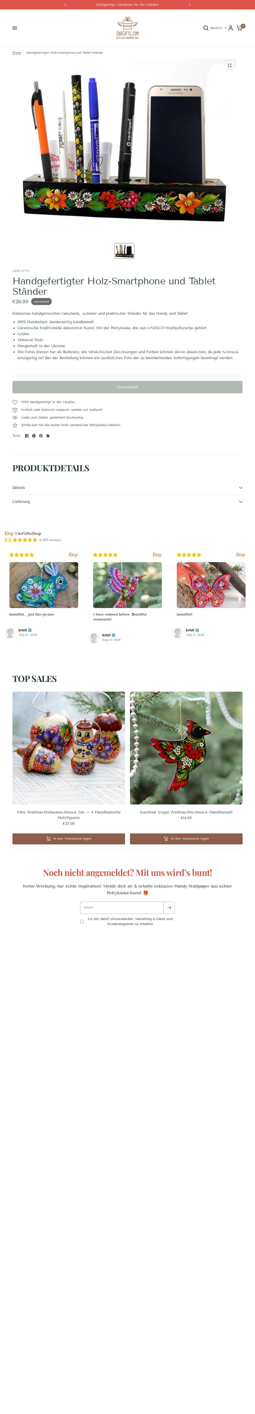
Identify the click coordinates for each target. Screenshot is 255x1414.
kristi (23, 630)
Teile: (16, 436)
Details (18, 487)
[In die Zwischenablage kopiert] (48, 436)
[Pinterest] (41, 436)
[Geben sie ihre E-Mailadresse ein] (169, 908)
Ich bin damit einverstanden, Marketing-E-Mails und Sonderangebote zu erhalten (130, 921)
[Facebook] (27, 436)
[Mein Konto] (231, 27)
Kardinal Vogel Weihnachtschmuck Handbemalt (186, 812)
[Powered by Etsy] (73, 554)
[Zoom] (229, 65)
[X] (34, 436)
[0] (239, 27)
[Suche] (206, 27)
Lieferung (21, 501)
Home (16, 52)
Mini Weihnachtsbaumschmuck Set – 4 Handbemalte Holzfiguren (69, 815)
